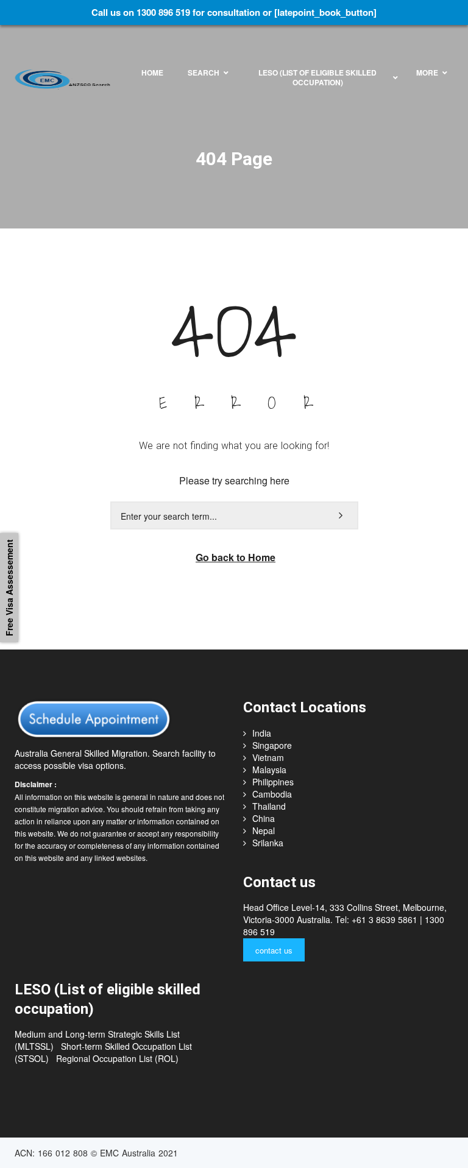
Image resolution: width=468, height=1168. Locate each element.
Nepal (263, 830)
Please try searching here (234, 480)
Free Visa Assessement (9, 587)
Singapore (272, 745)
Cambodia (272, 794)
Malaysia (269, 769)
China (263, 818)
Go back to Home (235, 557)
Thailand (269, 806)
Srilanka (267, 843)
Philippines (273, 782)
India (261, 733)
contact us (273, 950)
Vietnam (268, 757)
